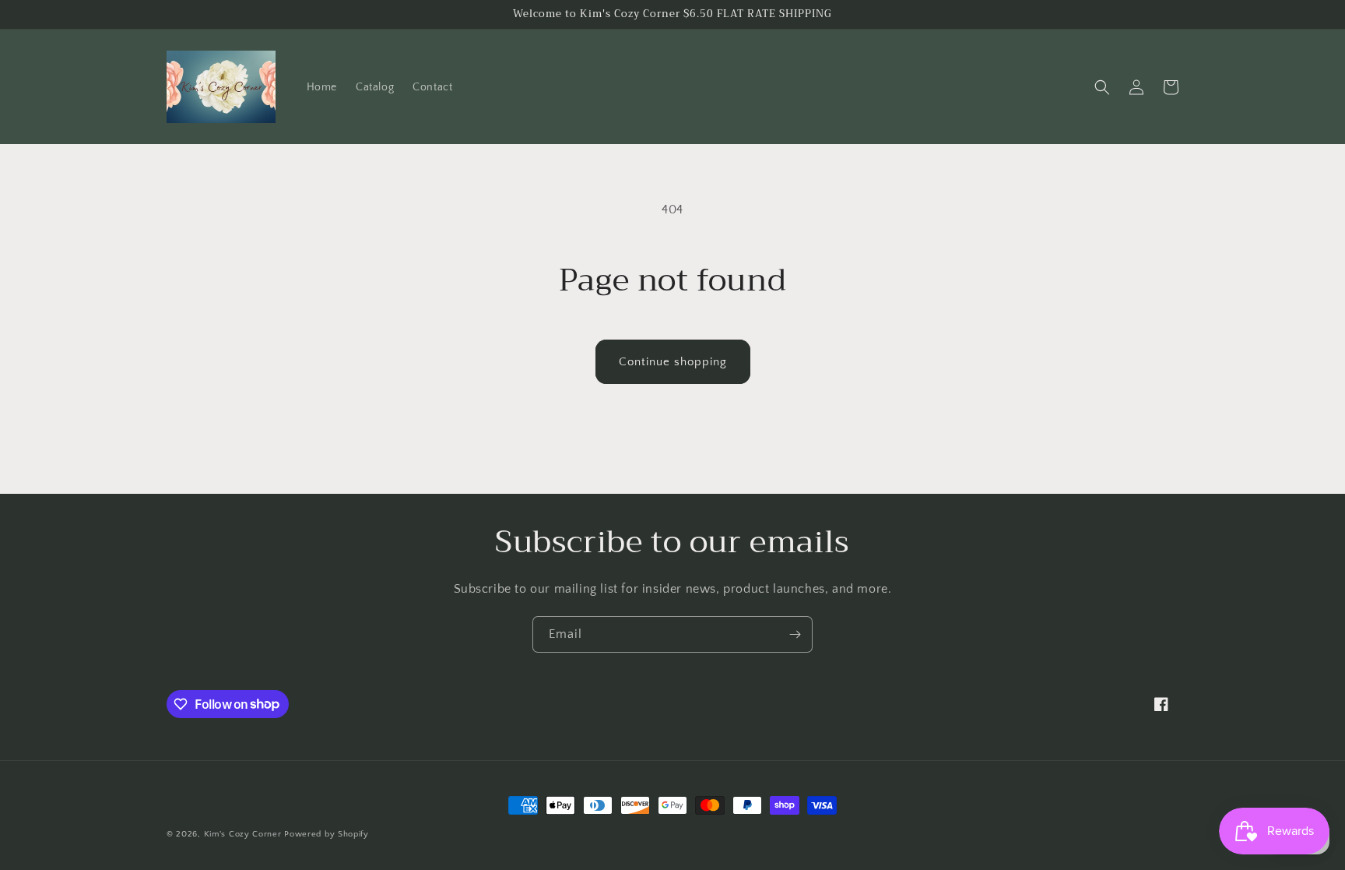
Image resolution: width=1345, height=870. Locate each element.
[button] (1102, 87)
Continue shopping (673, 361)
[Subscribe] (795, 634)
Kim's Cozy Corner (243, 834)
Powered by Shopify (326, 834)
